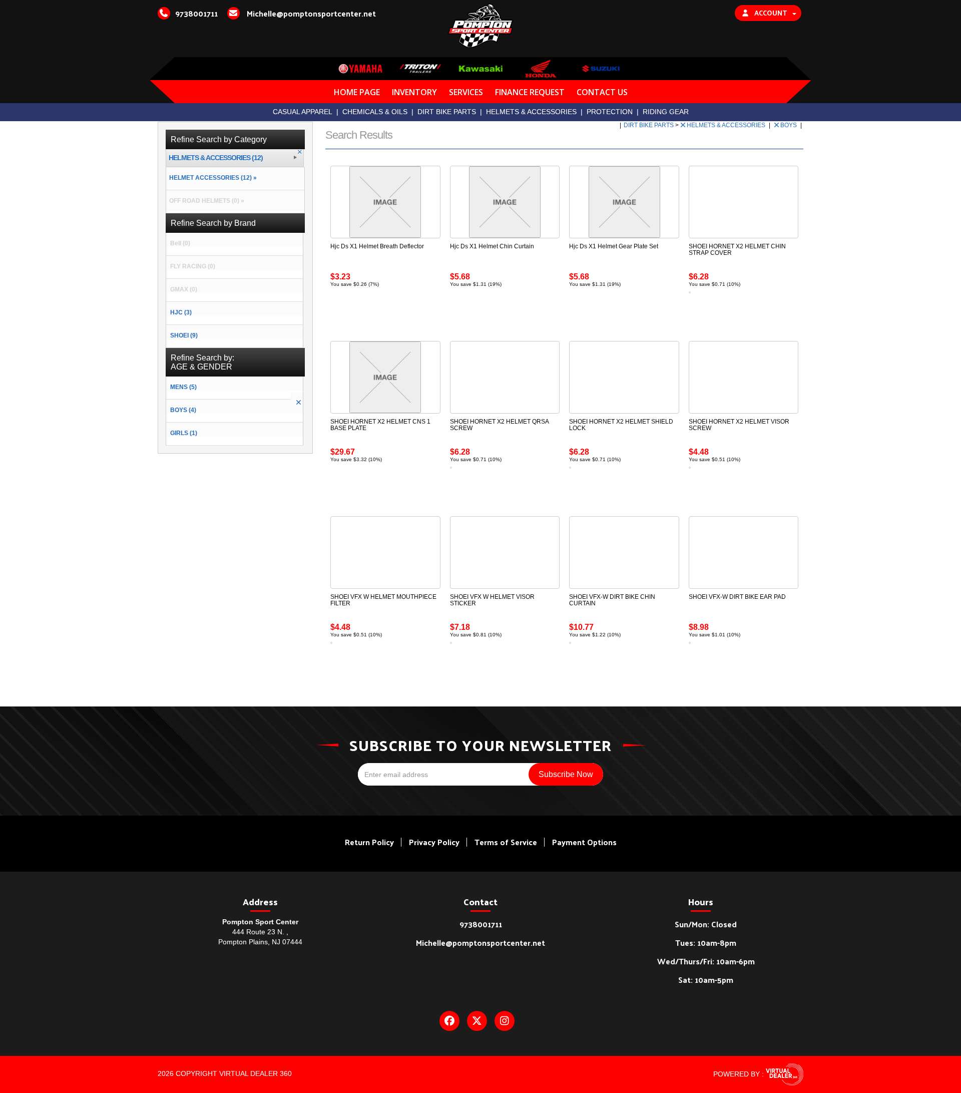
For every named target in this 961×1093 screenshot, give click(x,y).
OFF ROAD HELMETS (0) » (205, 200)
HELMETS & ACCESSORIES (531, 112)
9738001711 (480, 924)
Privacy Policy (434, 842)
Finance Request (530, 92)
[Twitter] (477, 1021)
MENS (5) (183, 387)
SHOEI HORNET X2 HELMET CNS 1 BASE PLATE (380, 425)
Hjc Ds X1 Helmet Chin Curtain (492, 246)
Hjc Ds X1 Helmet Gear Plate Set (613, 246)
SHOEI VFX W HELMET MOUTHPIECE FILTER (383, 600)
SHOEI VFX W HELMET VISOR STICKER (492, 600)
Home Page (357, 92)
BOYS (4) (183, 410)
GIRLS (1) (183, 433)
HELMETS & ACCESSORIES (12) (216, 158)
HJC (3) (181, 312)
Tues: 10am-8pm (705, 942)
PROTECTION (610, 112)
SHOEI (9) (184, 335)
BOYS (789, 125)
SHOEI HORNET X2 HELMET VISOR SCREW (739, 425)
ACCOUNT (770, 13)
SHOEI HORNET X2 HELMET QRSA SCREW (499, 425)
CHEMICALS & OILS (374, 112)
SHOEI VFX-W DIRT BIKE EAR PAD (737, 596)
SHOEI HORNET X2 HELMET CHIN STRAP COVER (737, 249)
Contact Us (602, 92)
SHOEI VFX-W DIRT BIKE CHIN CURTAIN (612, 600)
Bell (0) (180, 243)
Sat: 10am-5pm (705, 979)
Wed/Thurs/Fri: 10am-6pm (706, 961)
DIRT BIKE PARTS (446, 112)
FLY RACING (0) (192, 266)
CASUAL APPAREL (302, 112)
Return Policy (369, 842)
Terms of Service (505, 842)
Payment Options (584, 842)
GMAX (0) (183, 289)
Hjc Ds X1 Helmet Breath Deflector (377, 246)
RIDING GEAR (666, 112)
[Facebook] (449, 1021)
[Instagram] (505, 1021)
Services (466, 92)
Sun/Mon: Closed (706, 924)
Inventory (414, 92)
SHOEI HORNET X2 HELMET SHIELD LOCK (621, 425)
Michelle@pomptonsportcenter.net (480, 942)
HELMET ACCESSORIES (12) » (211, 177)
